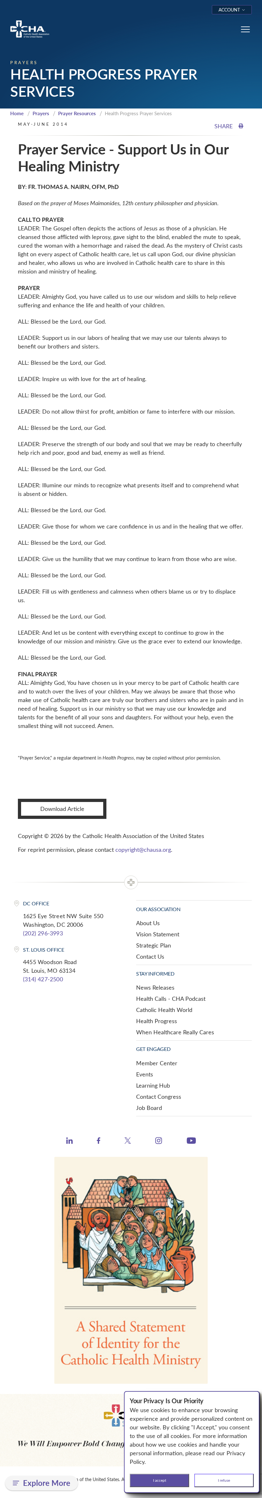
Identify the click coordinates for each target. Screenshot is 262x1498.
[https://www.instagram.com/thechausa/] (159, 1142)
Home (17, 113)
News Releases (155, 987)
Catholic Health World (164, 1010)
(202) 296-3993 (43, 933)
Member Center (156, 1063)
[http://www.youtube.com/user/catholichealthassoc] (191, 1141)
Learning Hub (153, 1085)
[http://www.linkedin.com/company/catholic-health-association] (69, 1141)
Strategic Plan (153, 945)
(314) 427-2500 (43, 979)
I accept (159, 1480)
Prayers (41, 113)
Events (144, 1074)
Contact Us (150, 956)
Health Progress (156, 1021)
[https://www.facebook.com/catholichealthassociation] (98, 1141)
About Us (148, 923)
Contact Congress (158, 1096)
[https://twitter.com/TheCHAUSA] (127, 1141)
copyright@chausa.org (143, 849)
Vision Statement (157, 934)
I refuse (224, 1480)
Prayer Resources (77, 113)
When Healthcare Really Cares (175, 1032)
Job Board (149, 1108)
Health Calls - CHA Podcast (170, 998)
